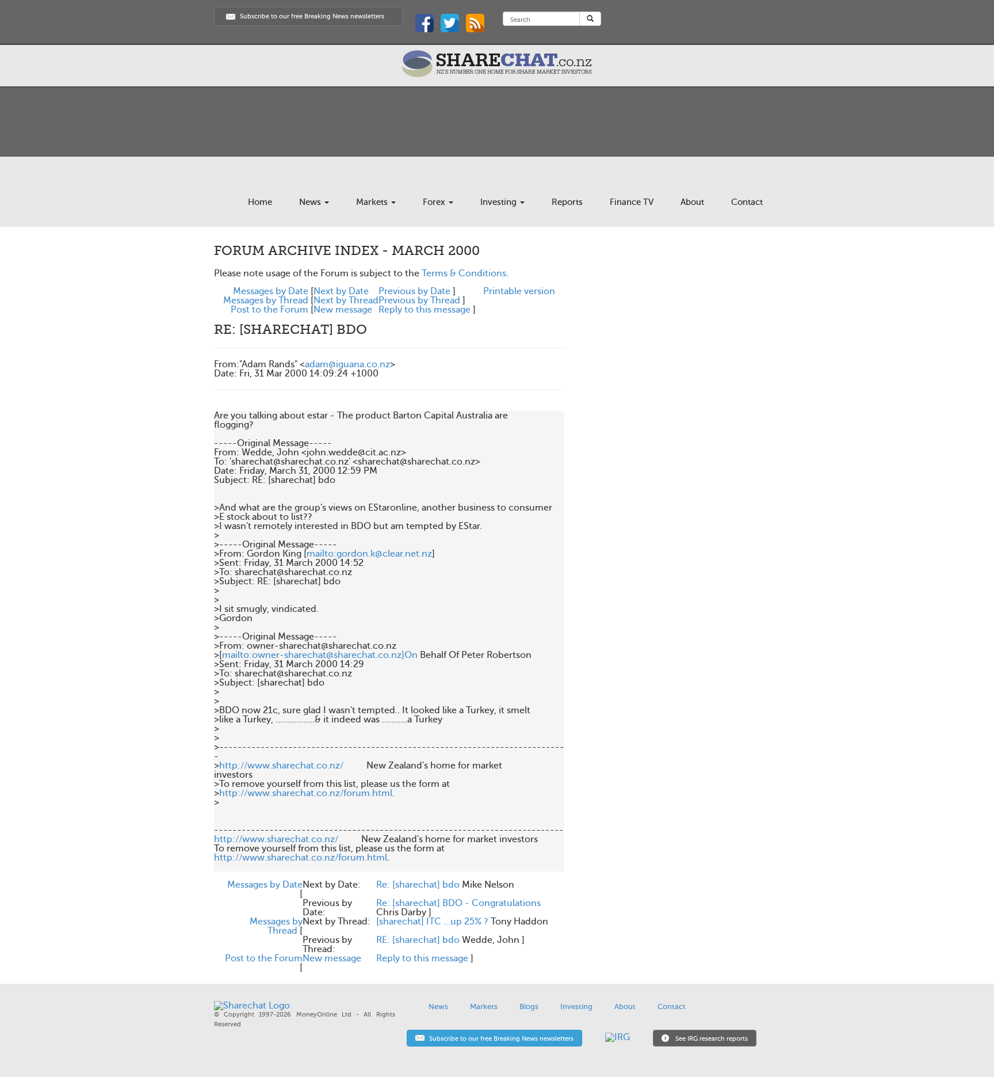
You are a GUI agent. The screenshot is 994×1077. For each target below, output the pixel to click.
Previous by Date (414, 291)
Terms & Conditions (464, 273)
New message (343, 310)
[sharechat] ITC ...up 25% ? (432, 921)
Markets (373, 202)
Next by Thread (346, 300)
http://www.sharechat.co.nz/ (281, 765)
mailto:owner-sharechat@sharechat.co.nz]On (320, 655)
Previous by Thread (419, 300)
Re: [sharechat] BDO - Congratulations (458, 903)
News (311, 202)
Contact (747, 202)
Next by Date (341, 291)
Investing (499, 202)
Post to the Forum (269, 310)
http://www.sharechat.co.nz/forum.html (305, 793)
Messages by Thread (265, 300)
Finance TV (631, 202)
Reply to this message (425, 310)
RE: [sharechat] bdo (418, 940)
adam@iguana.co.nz (347, 364)
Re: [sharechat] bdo (418, 885)
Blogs (528, 1006)
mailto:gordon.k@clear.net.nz (369, 554)
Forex (435, 202)
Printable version (519, 291)
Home (260, 202)
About (692, 202)
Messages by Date (270, 291)
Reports (567, 202)
